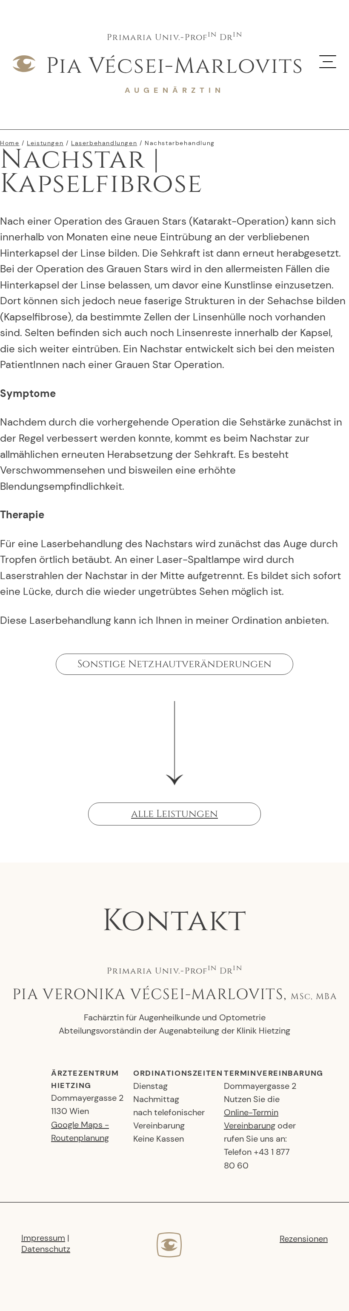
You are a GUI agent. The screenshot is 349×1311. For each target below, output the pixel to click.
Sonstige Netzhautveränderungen (174, 664)
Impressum (43, 1237)
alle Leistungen (174, 814)
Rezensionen (304, 1238)
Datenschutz (45, 1248)
